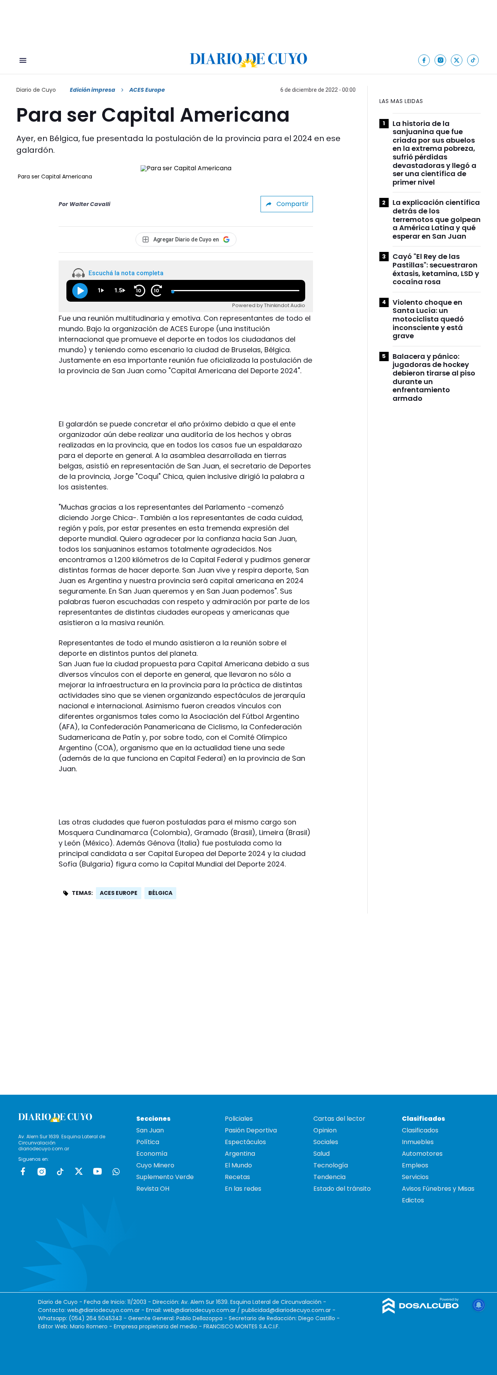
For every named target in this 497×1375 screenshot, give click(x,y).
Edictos (413, 1200)
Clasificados (420, 1130)
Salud (321, 1153)
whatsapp (116, 1171)
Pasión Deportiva (251, 1130)
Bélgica (160, 893)
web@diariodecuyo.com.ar (103, 1310)
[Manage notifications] (479, 1305)
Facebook (23, 1171)
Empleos (415, 1165)
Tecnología (330, 1165)
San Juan (150, 1130)
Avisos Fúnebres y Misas (438, 1188)
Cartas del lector (339, 1118)
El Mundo (238, 1165)
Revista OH (152, 1188)
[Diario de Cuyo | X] (457, 60)
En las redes (243, 1188)
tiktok (60, 1171)
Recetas (237, 1176)
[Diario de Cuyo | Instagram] (440, 60)
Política (147, 1141)
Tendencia (329, 1176)
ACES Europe (118, 893)
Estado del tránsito (342, 1188)
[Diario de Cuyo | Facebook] (424, 60)
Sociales (325, 1141)
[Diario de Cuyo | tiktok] (473, 60)
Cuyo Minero (155, 1165)
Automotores (422, 1153)
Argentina (240, 1153)
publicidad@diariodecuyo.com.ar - (288, 1310)
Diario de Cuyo (36, 90)
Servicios (415, 1176)
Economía (151, 1153)
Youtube (97, 1171)
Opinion (325, 1130)
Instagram (41, 1171)
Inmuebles (418, 1141)
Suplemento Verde (165, 1176)
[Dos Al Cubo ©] (420, 1311)
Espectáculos (245, 1141)
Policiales (239, 1118)
